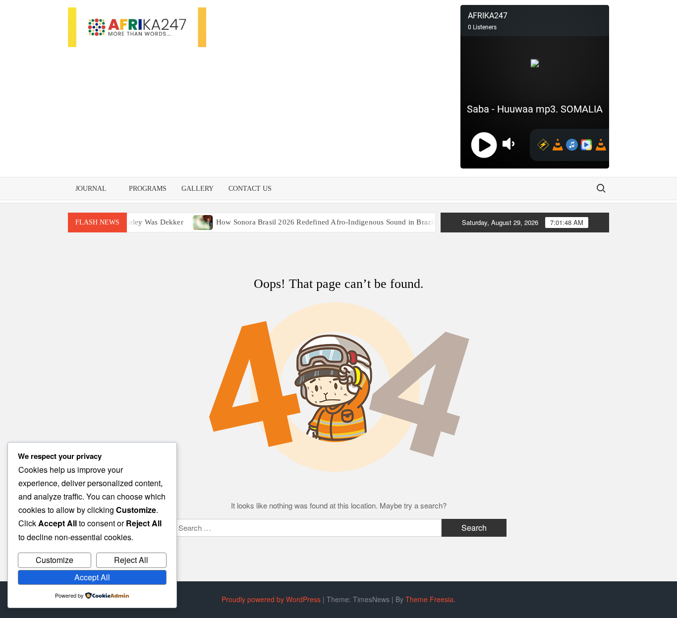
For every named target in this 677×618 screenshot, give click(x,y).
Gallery (197, 188)
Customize (54, 559)
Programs (148, 188)
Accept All (92, 577)
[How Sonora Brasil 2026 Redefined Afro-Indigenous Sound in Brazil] (194, 221)
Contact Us (250, 188)
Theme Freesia (429, 599)
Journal (91, 188)
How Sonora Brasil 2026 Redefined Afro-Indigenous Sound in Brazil (316, 222)
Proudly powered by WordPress (271, 599)
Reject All (131, 559)
